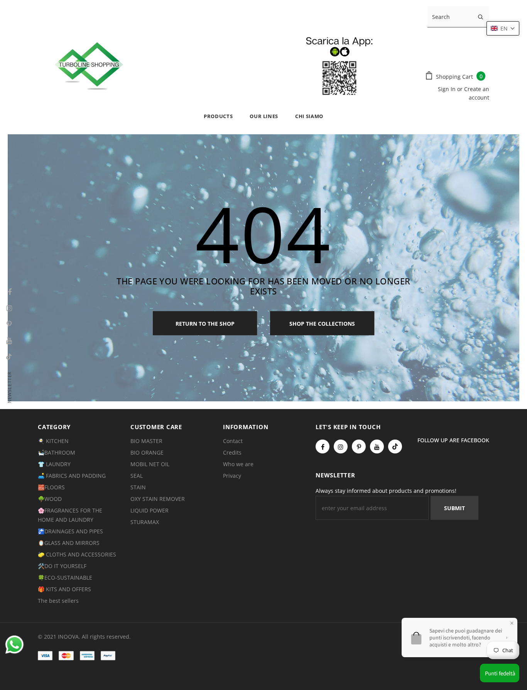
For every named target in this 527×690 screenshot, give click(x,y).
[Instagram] (341, 446)
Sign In (447, 89)
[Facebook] (322, 446)
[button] (503, 28)
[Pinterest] (359, 446)
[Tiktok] (395, 446)
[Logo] (223, 64)
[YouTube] (377, 446)
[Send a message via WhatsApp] (14, 644)
